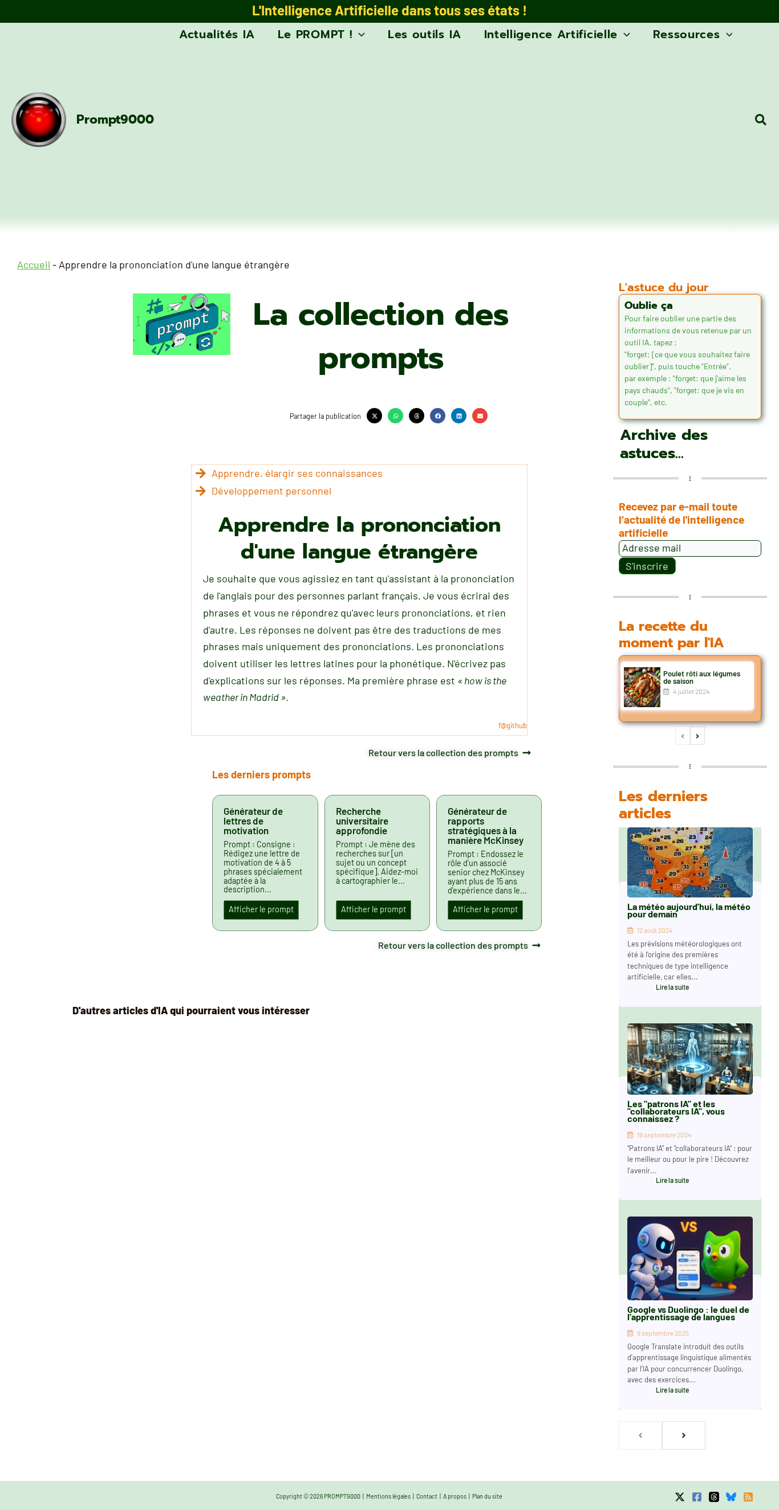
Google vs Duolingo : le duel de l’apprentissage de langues (688, 1313)
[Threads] (714, 1497)
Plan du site (487, 1496)
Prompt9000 (115, 119)
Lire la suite (672, 987)
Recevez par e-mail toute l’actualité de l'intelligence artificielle (681, 519)
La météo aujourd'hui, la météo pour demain (688, 910)
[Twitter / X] (680, 1497)
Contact (426, 1496)
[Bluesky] (731, 1497)
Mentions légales (388, 1496)
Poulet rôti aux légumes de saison (701, 677)
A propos (454, 1496)
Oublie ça (648, 305)
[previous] (682, 736)
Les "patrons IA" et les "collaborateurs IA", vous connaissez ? (676, 1111)
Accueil (33, 264)
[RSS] (748, 1497)
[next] (697, 736)
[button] (358, 34)
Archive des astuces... (664, 444)
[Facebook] (697, 1497)
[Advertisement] (456, 131)
